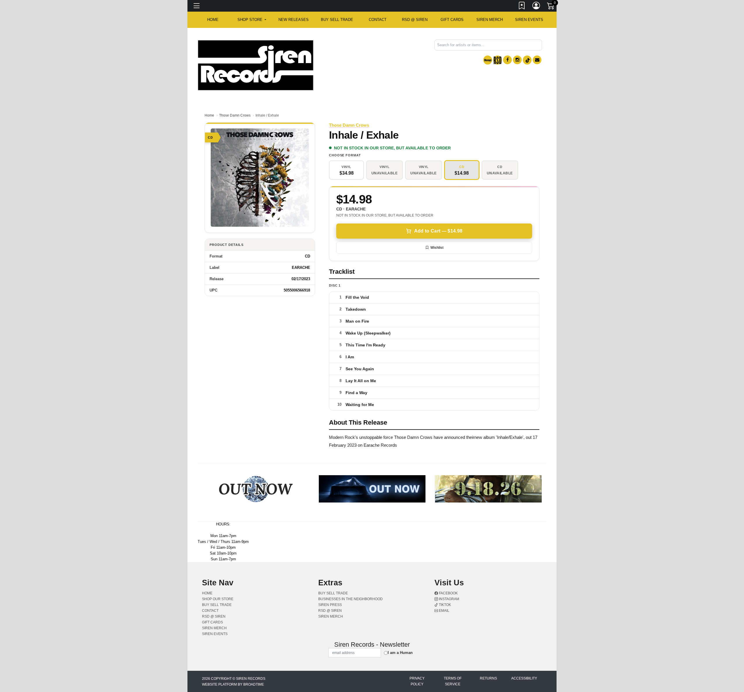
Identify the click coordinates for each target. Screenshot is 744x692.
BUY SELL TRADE (337, 19)
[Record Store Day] (497, 60)
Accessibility (524, 678)
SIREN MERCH (489, 19)
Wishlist (436, 248)
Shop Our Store (217, 599)
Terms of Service (453, 681)
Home (209, 115)
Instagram (448, 599)
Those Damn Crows (235, 115)
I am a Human (400, 652)
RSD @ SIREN (415, 19)
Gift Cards (452, 19)
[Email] (537, 60)
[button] (252, 20)
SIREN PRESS (330, 605)
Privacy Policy (417, 681)
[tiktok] (527, 60)
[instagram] (517, 60)
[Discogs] (488, 60)
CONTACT (378, 19)
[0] (551, 7)
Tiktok (444, 605)
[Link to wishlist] (522, 6)
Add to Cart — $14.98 (438, 230)
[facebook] (507, 60)
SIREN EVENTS (529, 19)
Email (443, 611)
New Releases (293, 19)
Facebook (448, 593)
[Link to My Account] (536, 6)
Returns (488, 678)
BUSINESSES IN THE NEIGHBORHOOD (350, 599)
